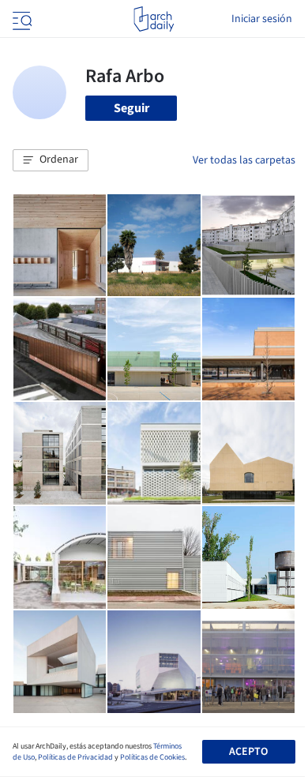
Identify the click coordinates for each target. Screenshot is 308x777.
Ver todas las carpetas (244, 160)
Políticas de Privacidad (75, 757)
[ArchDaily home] (153, 19)
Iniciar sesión (261, 18)
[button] (50, 160)
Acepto (248, 752)
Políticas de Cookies (152, 757)
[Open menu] (20, 19)
